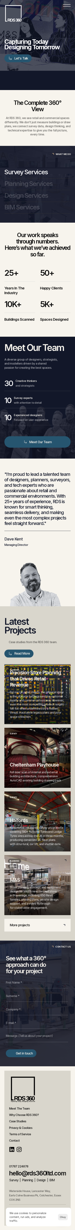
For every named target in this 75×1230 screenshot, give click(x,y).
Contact (14, 1140)
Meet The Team (19, 1108)
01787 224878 (18, 1166)
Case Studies (17, 1121)
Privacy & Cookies (20, 1128)
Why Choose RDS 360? (24, 1115)
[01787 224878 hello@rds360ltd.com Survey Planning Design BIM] (37, 13)
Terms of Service (20, 1134)
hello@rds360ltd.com (37, 1173)
